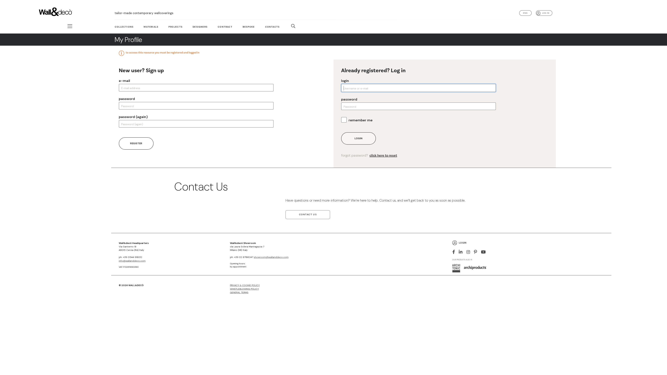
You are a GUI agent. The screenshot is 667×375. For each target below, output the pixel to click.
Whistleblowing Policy (244, 289)
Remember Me (361, 120)
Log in (545, 13)
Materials (151, 26)
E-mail (124, 80)
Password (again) (133, 117)
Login (345, 80)
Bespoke (249, 26)
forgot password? (369, 155)
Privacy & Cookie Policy (245, 285)
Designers (200, 26)
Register (136, 143)
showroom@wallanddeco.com (271, 257)
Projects (175, 26)
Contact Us (308, 214)
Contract (225, 26)
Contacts (272, 26)
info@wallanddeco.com (132, 260)
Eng (525, 13)
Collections (124, 26)
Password (127, 99)
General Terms (239, 292)
